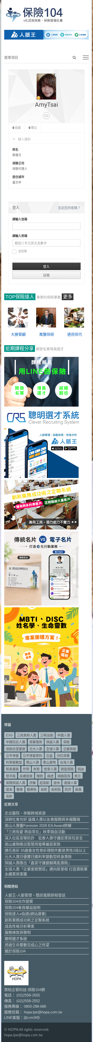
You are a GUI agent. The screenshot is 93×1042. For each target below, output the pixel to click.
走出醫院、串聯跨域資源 (25, 813)
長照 (44, 789)
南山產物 (49, 762)
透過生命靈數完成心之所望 (27, 945)
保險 (66, 742)
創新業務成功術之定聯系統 (27, 920)
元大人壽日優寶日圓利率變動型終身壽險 (38, 856)
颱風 (78, 789)
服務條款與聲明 (18, 932)
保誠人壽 (52, 742)
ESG (9, 735)
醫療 (19, 789)
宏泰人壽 (50, 769)
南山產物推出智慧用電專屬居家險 (33, 844)
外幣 (26, 769)
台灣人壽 (66, 762)
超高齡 (44, 783)
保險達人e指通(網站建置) (25, 914)
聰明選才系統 (16, 939)
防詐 (68, 789)
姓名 (15, 149)
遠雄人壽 (70, 783)
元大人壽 (35, 749)
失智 (36, 769)
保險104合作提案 (19, 901)
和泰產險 (12, 769)
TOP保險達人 (19, 296)
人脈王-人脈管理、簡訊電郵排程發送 (35, 895)
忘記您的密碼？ (69, 208)
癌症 (50, 776)
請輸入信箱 (19, 219)
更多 (67, 296)
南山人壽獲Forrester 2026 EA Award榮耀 (38, 825)
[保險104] (46, 15)
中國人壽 (63, 735)
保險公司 (18, 163)
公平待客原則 (32, 756)
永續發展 (26, 776)
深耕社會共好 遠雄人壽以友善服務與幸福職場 (42, 819)
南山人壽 (32, 762)
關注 (33, 128)
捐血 (81, 769)
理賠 (39, 776)
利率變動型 (14, 762)
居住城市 (18, 177)
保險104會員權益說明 (22, 907)
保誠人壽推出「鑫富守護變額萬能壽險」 (38, 863)
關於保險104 (15, 951)
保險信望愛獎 (15, 749)
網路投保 (64, 776)
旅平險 (11, 776)
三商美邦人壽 (26, 735)
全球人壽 (52, 749)
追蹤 (16, 128)
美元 (77, 776)
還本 (9, 789)
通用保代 (74, 334)
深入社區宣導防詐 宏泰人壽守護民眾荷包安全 (44, 838)
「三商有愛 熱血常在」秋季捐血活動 (35, 832)
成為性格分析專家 (19, 926)
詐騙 (32, 783)
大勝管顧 (18, 334)
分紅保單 (63, 756)
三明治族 (46, 735)
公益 (49, 756)
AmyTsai (46, 104)
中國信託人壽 (15, 742)
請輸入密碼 (19, 236)
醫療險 (31, 789)
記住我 (23, 251)
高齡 (9, 796)
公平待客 (12, 756)
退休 (57, 783)
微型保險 (67, 769)
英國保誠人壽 (15, 783)
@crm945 (32, 1017)
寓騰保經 (46, 334)
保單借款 (35, 742)
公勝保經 (69, 749)
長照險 (56, 789)
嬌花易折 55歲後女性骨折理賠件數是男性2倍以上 (45, 850)
